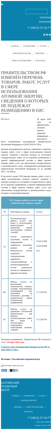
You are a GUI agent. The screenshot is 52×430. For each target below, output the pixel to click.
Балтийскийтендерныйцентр (10, 386)
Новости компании (21, 61)
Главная (15, 46)
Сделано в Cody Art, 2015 (43, 425)
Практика (40, 53)
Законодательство (21, 53)
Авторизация (45, 17)
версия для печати (18, 365)
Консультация (45, 22)
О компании (29, 46)
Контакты (40, 61)
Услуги (43, 46)
